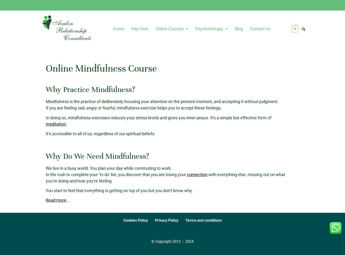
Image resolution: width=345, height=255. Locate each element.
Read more (56, 200)
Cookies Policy (135, 220)
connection (197, 174)
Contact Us (260, 28)
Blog (239, 28)
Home (118, 28)
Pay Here (140, 28)
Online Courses (170, 28)
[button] (172, 29)
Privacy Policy (166, 220)
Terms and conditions (203, 220)
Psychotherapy (209, 28)
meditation (56, 124)
